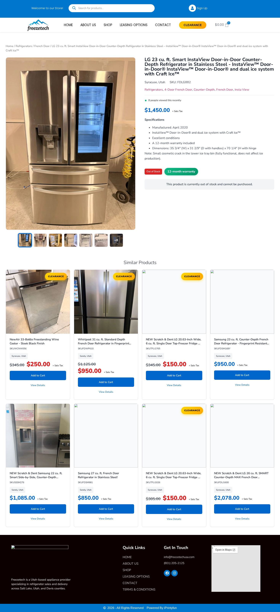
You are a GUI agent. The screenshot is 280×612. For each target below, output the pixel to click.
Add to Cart (38, 375)
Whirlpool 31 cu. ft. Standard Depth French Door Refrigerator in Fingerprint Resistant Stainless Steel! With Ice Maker (104, 343)
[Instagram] (174, 573)
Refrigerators (24, 46)
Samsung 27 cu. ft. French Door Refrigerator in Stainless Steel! (98, 475)
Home (9, 46)
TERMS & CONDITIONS (139, 589)
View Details (38, 385)
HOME (68, 25)
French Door (42, 46)
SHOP (108, 25)
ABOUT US (88, 25)
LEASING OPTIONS (133, 25)
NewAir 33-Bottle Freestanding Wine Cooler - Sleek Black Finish (34, 341)
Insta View (242, 90)
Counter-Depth (204, 90)
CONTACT (163, 25)
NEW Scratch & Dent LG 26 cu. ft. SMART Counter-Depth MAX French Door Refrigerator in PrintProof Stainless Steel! (241, 477)
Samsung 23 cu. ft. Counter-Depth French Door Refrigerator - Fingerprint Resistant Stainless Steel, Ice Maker (241, 343)
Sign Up (202, 8)
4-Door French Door (178, 90)
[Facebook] (167, 573)
